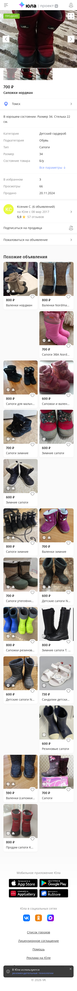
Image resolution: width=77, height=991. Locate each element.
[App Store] (23, 883)
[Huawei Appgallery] (23, 893)
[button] (32, 296)
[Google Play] (53, 883)
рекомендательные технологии (32, 973)
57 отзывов (35, 217)
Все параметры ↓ (52, 167)
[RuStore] (53, 893)
